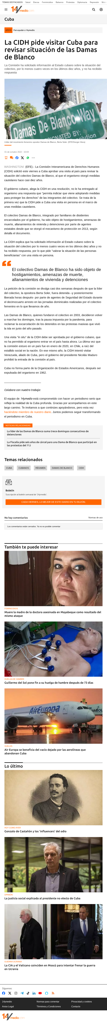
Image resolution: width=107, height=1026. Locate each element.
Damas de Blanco (62, 468)
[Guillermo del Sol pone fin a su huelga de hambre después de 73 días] (53, 649)
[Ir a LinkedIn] (35, 993)
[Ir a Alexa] (47, 993)
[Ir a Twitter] (10, 993)
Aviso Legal (8, 1006)
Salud (27, 2)
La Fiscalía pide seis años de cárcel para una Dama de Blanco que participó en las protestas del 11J (52, 444)
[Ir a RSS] (53, 993)
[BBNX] (13, 1016)
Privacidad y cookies (81, 1001)
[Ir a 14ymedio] (23, 9)
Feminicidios (47, 2)
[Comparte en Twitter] (22, 158)
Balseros (59, 2)
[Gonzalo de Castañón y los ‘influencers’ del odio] (53, 797)
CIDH (81, 468)
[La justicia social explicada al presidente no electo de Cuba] (53, 864)
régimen (40, 468)
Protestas (70, 2)
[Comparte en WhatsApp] (28, 158)
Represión (94, 2)
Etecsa (36, 2)
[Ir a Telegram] (22, 993)
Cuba (9, 468)
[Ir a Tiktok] (29, 993)
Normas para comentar (48, 1001)
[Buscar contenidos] (93, 10)
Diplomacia (82, 2)
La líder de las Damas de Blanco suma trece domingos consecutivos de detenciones (48, 433)
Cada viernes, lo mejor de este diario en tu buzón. (53, 502)
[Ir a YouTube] (41, 993)
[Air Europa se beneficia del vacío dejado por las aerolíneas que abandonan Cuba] (53, 716)
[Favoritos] (6, 158)
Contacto (75, 1006)
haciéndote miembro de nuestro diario (27, 412)
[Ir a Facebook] (4, 993)
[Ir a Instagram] (16, 993)
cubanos (24, 468)
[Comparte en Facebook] (17, 158)
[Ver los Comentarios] (11, 158)
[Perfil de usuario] (101, 9)
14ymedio (7, 1001)
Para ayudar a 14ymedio (24, 30)
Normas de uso (95, 517)
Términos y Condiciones (49, 1006)
